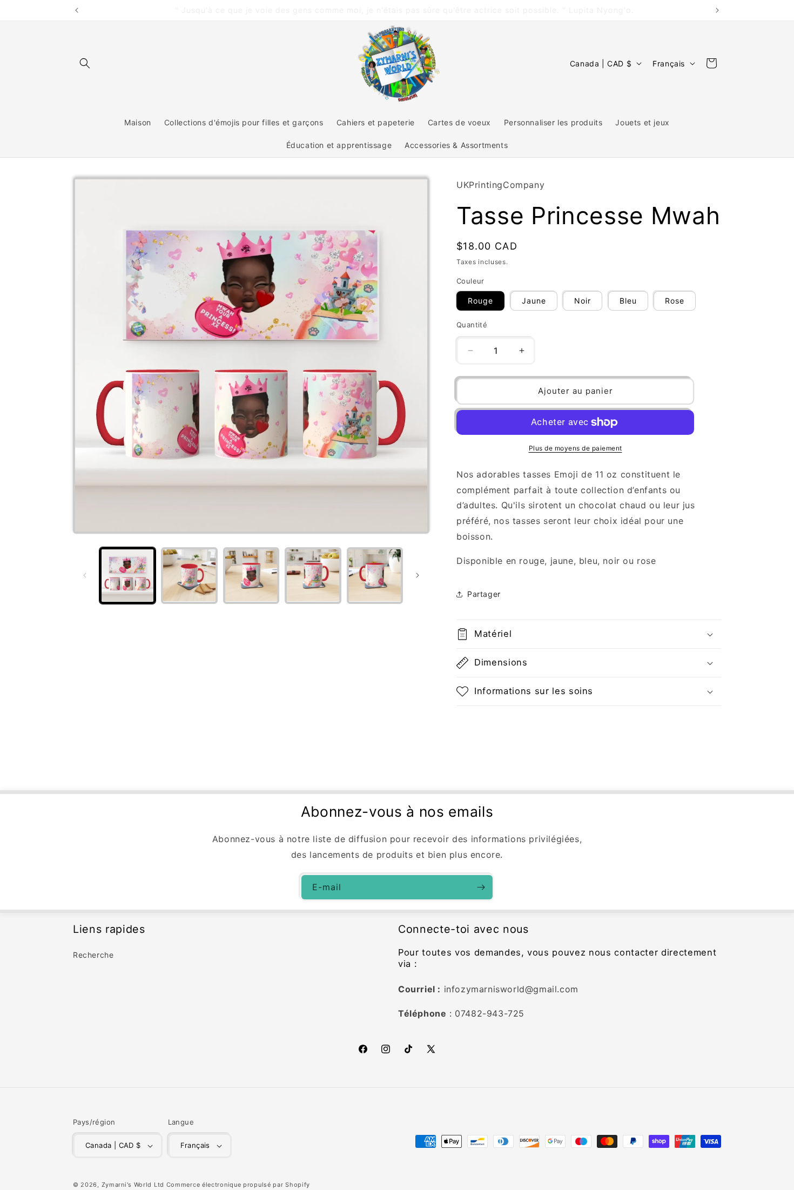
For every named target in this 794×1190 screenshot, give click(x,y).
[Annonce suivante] (717, 10)
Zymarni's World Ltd (133, 1184)
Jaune (534, 300)
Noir (582, 300)
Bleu (628, 300)
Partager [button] (484, 594)
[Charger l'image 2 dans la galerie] (189, 575)
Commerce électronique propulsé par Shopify (238, 1184)
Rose (674, 300)
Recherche (93, 955)
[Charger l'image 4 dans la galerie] (313, 575)
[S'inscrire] (481, 887)
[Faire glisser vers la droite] (417, 575)
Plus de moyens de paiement (575, 448)
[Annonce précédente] (77, 10)
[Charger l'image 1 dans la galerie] (127, 575)
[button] (85, 63)
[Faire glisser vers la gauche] (85, 575)
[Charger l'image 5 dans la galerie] (375, 575)
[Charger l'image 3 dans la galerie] (251, 575)
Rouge (480, 300)
